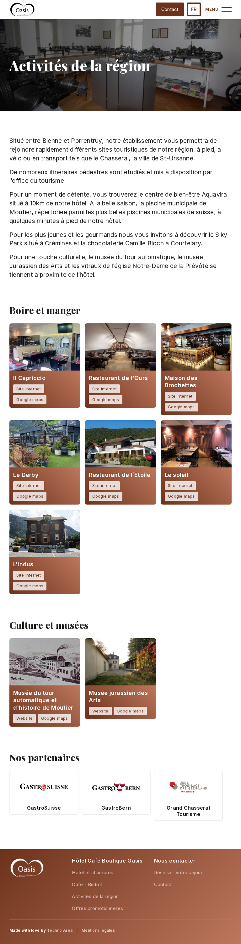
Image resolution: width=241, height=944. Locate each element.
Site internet (28, 388)
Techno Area (60, 930)
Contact (170, 9)
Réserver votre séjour (178, 872)
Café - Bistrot (87, 884)
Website (24, 718)
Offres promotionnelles (97, 908)
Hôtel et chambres (92, 872)
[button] (194, 9)
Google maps (29, 399)
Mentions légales (98, 930)
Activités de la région (95, 896)
